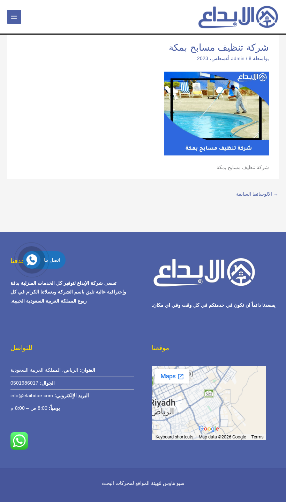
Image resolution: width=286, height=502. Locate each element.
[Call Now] (31, 260)
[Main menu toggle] (14, 17)
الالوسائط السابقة (257, 194)
